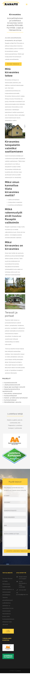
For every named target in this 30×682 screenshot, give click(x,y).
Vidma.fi (18, 670)
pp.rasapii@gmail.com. (22, 594)
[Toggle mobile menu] (27, 4)
